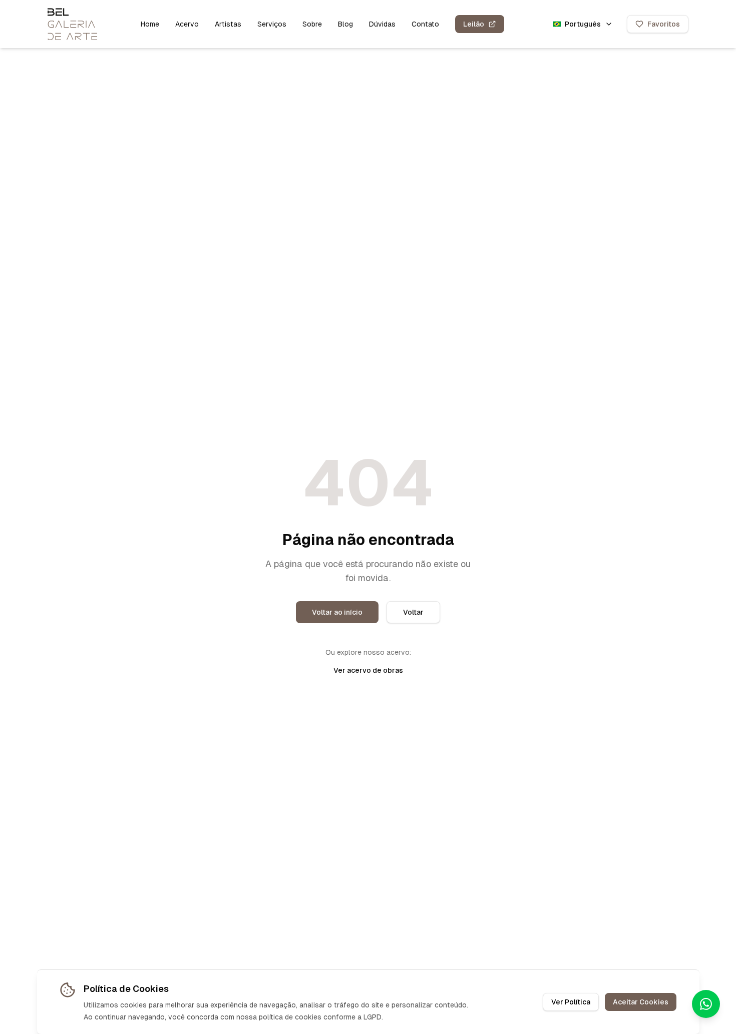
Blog (345, 24)
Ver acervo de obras (368, 670)
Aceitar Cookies (640, 1002)
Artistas (228, 24)
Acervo (187, 24)
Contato (425, 24)
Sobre (312, 24)
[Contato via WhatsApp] (706, 1004)
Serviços (271, 24)
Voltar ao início (337, 612)
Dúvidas (382, 24)
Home (150, 24)
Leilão (473, 24)
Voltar (413, 612)
